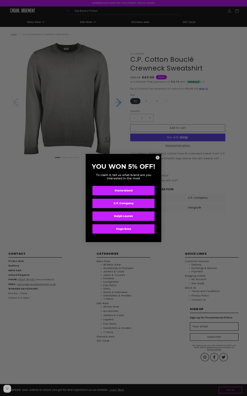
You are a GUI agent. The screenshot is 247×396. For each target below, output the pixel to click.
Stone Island (124, 190)
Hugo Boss (123, 229)
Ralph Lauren (123, 216)
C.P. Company (124, 203)
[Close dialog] (158, 158)
